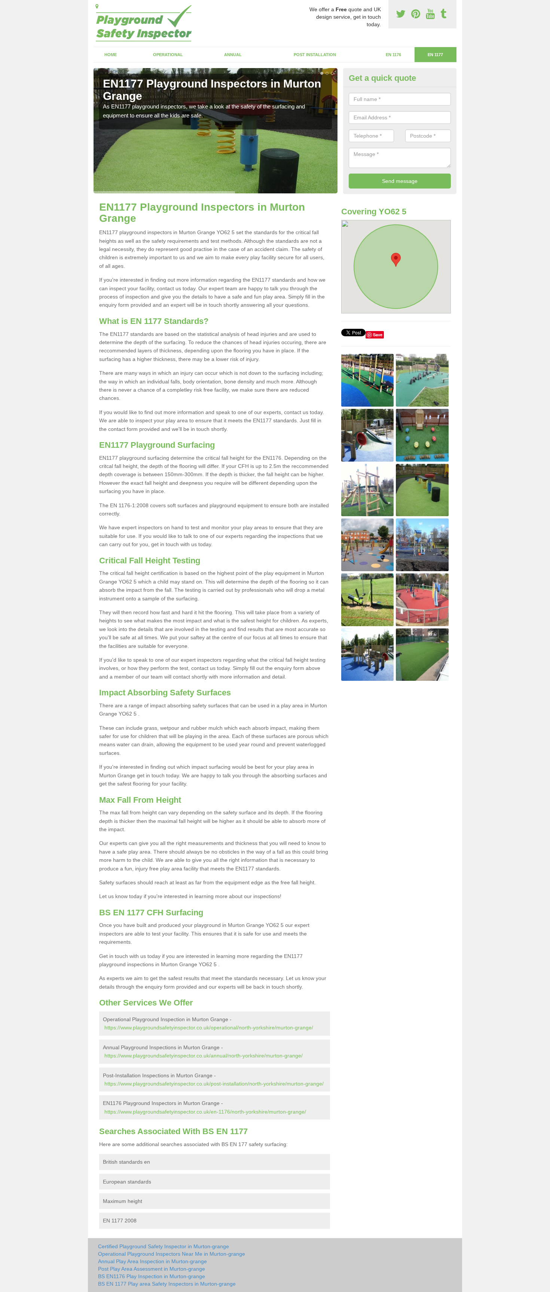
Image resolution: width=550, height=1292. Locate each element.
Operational (168, 54)
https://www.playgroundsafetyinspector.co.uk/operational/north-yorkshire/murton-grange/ (208, 1028)
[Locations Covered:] (96, 6)
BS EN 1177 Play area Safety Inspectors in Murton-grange (167, 1284)
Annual (233, 54)
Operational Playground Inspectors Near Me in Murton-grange (171, 1254)
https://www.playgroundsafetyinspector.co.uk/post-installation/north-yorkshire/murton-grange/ (214, 1084)
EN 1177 (435, 54)
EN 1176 (393, 54)
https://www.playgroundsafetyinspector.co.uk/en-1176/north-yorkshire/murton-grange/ (205, 1112)
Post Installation (315, 54)
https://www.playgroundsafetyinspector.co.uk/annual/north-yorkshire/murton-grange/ (203, 1056)
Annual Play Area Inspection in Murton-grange (152, 1261)
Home (110, 54)
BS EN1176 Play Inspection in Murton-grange (151, 1276)
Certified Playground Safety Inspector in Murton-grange (163, 1246)
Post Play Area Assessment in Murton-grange (151, 1269)
